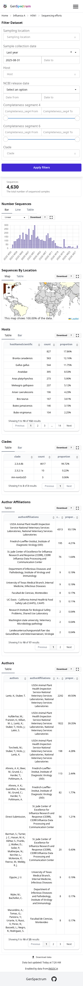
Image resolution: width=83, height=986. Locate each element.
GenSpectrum (36, 979)
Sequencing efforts (52, 15)
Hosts (6, 329)
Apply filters (41, 167)
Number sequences (16, 204)
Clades (7, 441)
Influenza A (19, 15)
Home (5, 15)
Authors (8, 663)
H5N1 (33, 15)
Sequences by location (19, 270)
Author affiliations (16, 502)
